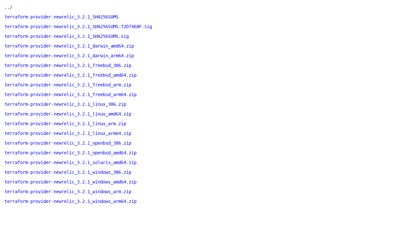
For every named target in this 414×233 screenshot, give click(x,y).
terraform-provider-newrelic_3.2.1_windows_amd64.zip (70, 181)
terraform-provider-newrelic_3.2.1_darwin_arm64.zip (69, 55)
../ (8, 7)
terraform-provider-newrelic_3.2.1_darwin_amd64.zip (69, 46)
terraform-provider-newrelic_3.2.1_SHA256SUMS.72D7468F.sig (78, 26)
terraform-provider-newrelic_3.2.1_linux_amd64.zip (68, 113)
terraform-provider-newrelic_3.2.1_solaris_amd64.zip (70, 162)
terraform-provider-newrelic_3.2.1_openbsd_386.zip (68, 143)
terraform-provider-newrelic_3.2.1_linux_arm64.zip (68, 133)
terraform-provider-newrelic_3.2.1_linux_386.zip (65, 104)
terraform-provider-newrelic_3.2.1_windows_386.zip (68, 172)
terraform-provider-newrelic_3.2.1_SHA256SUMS (61, 16)
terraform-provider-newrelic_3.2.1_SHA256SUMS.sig (67, 36)
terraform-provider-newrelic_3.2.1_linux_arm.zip (65, 123)
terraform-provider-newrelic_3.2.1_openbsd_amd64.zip (70, 152)
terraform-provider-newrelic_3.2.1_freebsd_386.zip (68, 65)
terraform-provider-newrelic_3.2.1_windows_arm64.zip (70, 201)
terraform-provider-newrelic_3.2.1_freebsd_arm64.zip (70, 94)
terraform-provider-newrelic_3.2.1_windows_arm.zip (68, 191)
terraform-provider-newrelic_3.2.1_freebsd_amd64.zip (70, 75)
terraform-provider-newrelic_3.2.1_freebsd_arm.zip (68, 84)
